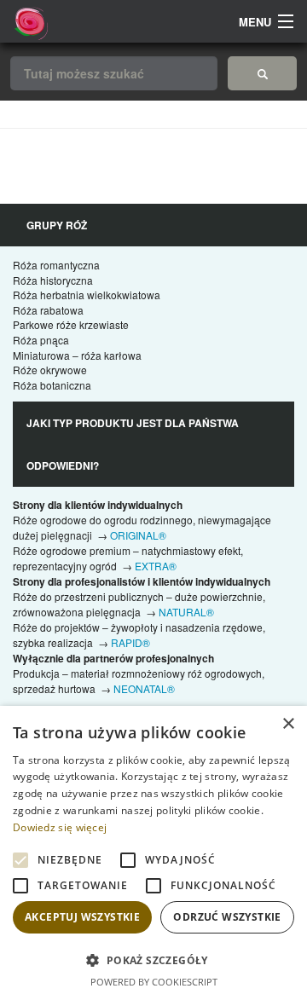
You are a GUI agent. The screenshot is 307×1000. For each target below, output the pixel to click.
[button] (153, 959)
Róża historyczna (53, 280)
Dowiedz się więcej (60, 827)
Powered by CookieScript (153, 981)
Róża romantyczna (56, 264)
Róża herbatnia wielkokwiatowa (86, 294)
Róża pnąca (41, 339)
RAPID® (130, 642)
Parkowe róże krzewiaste (71, 324)
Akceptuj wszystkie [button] (82, 917)
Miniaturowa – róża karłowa (77, 355)
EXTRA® (156, 565)
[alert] (153, 853)
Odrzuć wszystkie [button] (227, 917)
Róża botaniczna (52, 385)
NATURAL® (186, 611)
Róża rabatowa (48, 310)
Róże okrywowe (50, 369)
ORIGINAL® (138, 535)
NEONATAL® (144, 688)
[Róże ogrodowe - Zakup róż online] (262, 73)
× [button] (287, 724)
